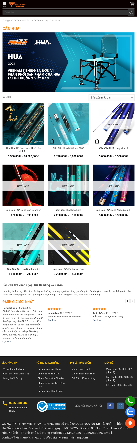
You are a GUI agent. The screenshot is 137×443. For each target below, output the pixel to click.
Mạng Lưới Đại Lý (12, 378)
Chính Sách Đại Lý (82, 369)
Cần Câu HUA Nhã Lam (68, 210)
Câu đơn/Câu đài (24, 20)
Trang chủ (8, 20)
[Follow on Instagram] (120, 406)
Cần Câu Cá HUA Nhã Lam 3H (23, 269)
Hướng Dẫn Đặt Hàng (49, 369)
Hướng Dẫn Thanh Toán (50, 391)
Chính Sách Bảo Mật (48, 373)
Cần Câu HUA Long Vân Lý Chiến (23, 210)
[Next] (132, 301)
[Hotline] (130, 401)
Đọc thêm (7, 341)
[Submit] (131, 12)
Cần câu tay (41, 20)
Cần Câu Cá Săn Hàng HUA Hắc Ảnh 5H (23, 149)
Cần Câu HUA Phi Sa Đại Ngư (68, 269)
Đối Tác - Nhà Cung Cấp (16, 373)
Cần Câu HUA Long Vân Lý (113, 148)
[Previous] (127, 301)
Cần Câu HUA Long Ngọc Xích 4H (113, 210)
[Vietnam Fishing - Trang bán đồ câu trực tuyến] (16, 4)
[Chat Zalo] (130, 412)
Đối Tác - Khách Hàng (83, 378)
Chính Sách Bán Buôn (83, 373)
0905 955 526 (124, 385)
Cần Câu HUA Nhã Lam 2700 (68, 148)
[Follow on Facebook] (110, 406)
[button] (5, 4)
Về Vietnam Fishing (13, 369)
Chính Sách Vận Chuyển (51, 378)
